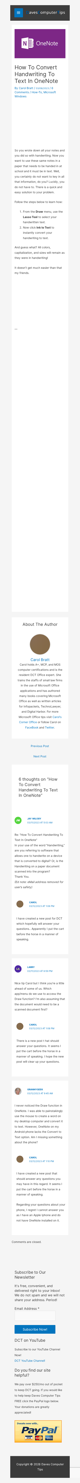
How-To (37, 92)
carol (33, 1024)
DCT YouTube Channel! (30, 1360)
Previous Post (40, 746)
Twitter (49, 727)
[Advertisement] (40, 122)
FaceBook (31, 727)
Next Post (39, 756)
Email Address (27, 1308)
